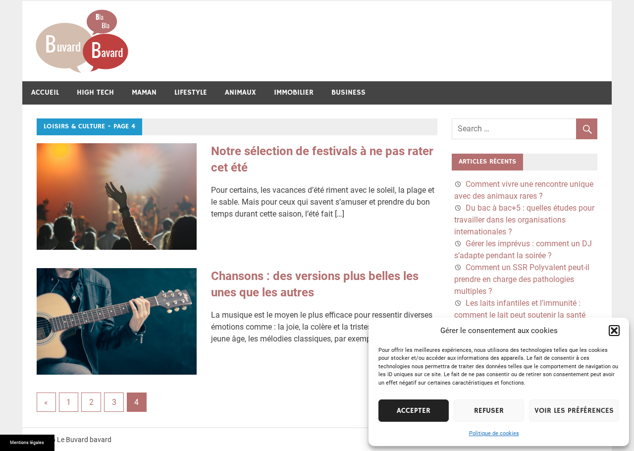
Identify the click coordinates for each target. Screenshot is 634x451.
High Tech (95, 92)
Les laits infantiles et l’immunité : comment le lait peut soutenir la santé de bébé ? (519, 315)
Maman (144, 92)
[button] (614, 331)
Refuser (489, 410)
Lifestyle (190, 92)
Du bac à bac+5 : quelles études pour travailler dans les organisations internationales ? (524, 219)
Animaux (240, 92)
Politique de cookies (494, 433)
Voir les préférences (574, 410)
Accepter (413, 410)
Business (348, 92)
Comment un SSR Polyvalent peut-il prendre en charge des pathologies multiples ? (521, 279)
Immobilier (294, 92)
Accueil (45, 92)
